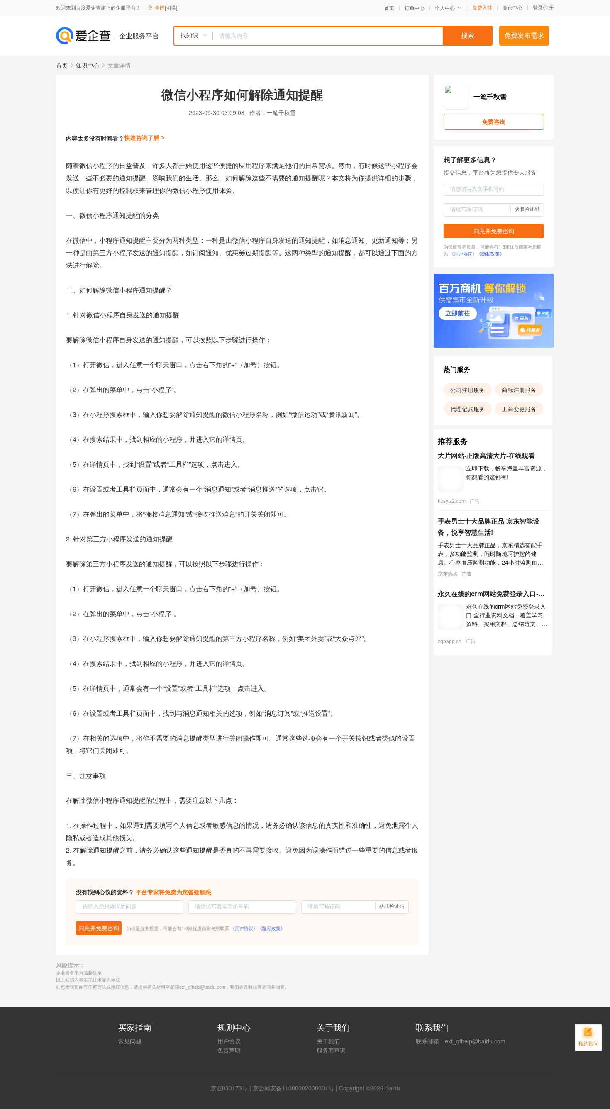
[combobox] (333, 36)
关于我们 (328, 1041)
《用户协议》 (244, 928)
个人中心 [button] (445, 7)
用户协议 (229, 1041)
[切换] (171, 7)
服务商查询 (331, 1050)
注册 (549, 7)
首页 (389, 7)
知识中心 (87, 65)
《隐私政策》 (271, 928)
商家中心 (512, 7)
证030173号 (232, 1088)
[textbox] (353, 36)
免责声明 (229, 1050)
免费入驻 (482, 7)
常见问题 (130, 1041)
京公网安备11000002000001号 (293, 1088)
